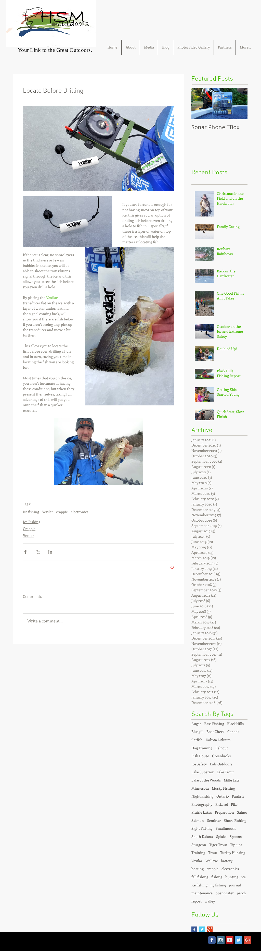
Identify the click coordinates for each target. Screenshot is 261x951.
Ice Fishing (31, 521)
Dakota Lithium (218, 739)
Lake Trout (225, 771)
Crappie (29, 528)
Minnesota (200, 788)
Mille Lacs (232, 780)
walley (210, 901)
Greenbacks (221, 755)
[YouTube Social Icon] (229, 940)
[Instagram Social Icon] (221, 940)
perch (241, 892)
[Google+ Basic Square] (210, 929)
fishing (216, 876)
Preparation (224, 812)
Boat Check (215, 731)
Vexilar (47, 512)
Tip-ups (236, 844)
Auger (196, 723)
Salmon (197, 820)
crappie (62, 512)
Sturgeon (198, 844)
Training (198, 852)
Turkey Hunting (232, 852)
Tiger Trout (218, 844)
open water (225, 892)
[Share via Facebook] (25, 551)
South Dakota (202, 836)
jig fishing (218, 885)
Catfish (197, 739)
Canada (233, 731)
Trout (212, 852)
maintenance (202, 892)
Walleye (211, 860)
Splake (221, 836)
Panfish (238, 796)
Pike (234, 804)
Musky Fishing (223, 788)
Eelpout (221, 747)
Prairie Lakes (201, 812)
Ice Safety (199, 764)
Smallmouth (226, 828)
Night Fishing (202, 796)
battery (226, 860)
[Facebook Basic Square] (194, 929)
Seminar (214, 820)
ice (243, 876)
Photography (201, 804)
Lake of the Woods (206, 780)
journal (235, 885)
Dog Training (201, 747)
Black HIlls (235, 723)
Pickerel (221, 804)
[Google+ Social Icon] (247, 940)
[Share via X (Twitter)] (37, 551)
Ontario (222, 796)
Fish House (200, 755)
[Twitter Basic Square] (202, 929)
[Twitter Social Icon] (238, 940)
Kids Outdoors (221, 764)
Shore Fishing (235, 820)
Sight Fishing (202, 828)
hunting (231, 876)
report (196, 901)
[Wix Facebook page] (212, 940)
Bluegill (197, 731)
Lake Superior (202, 771)
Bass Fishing (214, 723)
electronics (79, 512)
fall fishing (199, 876)
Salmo (242, 812)
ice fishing (31, 512)
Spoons (236, 836)
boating (197, 868)
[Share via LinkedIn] (50, 551)
